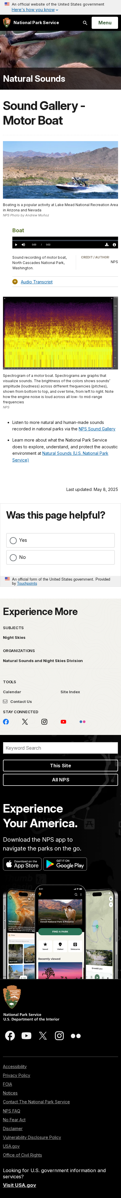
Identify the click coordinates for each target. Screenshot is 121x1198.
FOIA (7, 1084)
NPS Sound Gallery (97, 428)
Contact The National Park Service (36, 1101)
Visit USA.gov (19, 1185)
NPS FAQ (11, 1110)
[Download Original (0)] (107, 244)
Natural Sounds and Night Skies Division (43, 660)
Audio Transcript (37, 281)
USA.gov (11, 1146)
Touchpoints (27, 583)
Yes (23, 540)
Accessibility (15, 1066)
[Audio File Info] (114, 244)
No (22, 557)
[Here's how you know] (60, 7)
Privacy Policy (16, 1075)
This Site (60, 765)
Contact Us (20, 701)
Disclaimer (13, 1128)
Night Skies (14, 637)
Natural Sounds (34, 79)
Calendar (12, 691)
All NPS (60, 780)
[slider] (65, 240)
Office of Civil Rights (22, 1154)
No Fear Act (14, 1119)
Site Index (70, 691)
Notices (10, 1092)
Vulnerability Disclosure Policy (32, 1137)
